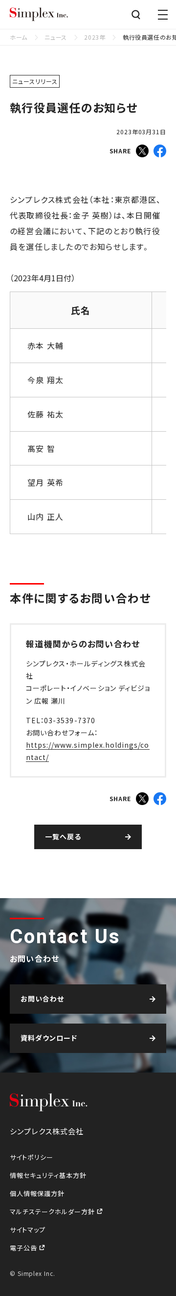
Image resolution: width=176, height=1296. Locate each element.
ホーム (18, 37)
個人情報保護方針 (37, 1193)
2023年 (94, 37)
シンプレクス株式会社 (39, 14)
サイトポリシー (31, 1157)
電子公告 (24, 1248)
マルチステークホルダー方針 (53, 1211)
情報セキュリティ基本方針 (48, 1175)
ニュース (55, 37)
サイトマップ (27, 1229)
